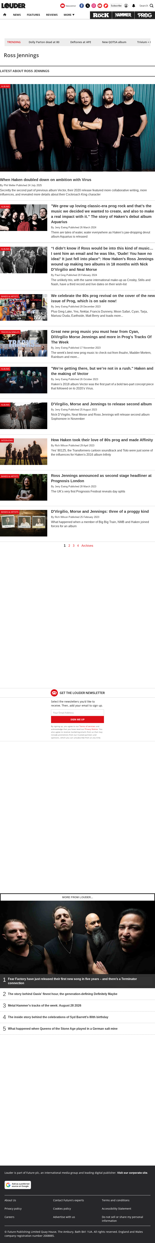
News (17, 15)
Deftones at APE (80, 42)
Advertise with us (64, 1217)
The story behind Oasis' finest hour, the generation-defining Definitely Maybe (62, 994)
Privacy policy (13, 1208)
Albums (5, 86)
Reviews (52, 15)
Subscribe (116, 5)
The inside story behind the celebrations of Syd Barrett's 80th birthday (58, 1017)
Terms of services (87, 726)
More (68, 15)
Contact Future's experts (68, 1200)
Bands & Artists (9, 296)
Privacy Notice (91, 729)
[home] (5, 14)
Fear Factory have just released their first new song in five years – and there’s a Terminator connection (72, 981)
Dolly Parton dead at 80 (44, 42)
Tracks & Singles (10, 332)
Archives (87, 545)
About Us (10, 1200)
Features (33, 15)
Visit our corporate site (132, 1172)
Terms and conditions (115, 1200)
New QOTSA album (114, 42)
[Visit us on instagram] (93, 5)
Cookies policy (62, 1208)
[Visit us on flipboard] (106, 5)
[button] (146, 6)
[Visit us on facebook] (81, 5)
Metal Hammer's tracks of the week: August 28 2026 (44, 1005)
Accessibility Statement (116, 1208)
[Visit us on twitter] (87, 5)
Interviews (7, 440)
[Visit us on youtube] (100, 5)
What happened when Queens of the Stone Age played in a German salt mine (63, 1028)
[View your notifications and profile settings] (133, 5)
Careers (9, 1217)
